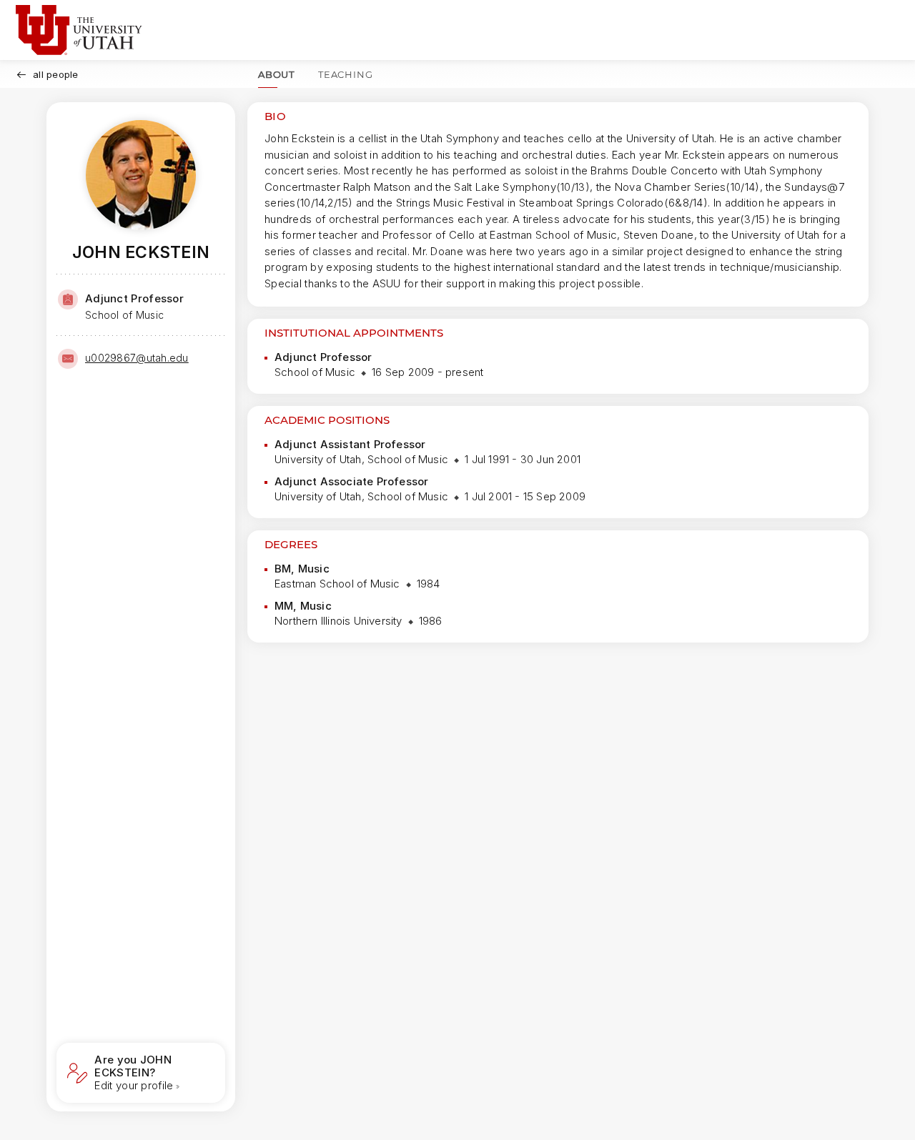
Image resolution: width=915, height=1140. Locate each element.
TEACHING (345, 74)
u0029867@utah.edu (137, 358)
